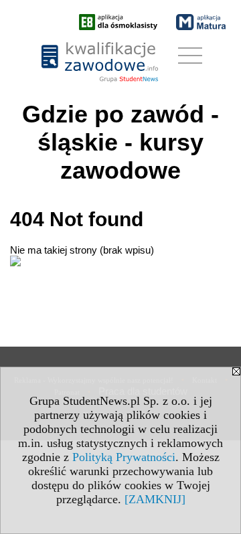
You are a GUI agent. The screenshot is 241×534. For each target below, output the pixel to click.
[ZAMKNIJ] (155, 499)
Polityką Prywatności (123, 457)
